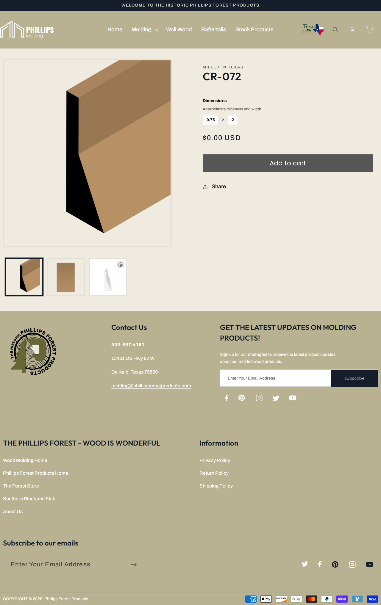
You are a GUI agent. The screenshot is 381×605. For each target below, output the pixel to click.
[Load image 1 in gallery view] (24, 277)
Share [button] (219, 186)
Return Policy (214, 473)
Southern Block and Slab (29, 498)
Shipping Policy (216, 485)
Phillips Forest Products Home (35, 473)
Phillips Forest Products (66, 599)
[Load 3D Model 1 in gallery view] (108, 277)
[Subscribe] (133, 564)
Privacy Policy (214, 460)
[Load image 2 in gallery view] (66, 277)
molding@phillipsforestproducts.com (151, 385)
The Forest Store (21, 485)
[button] (144, 30)
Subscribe (354, 378)
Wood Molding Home (25, 460)
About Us (13, 511)
